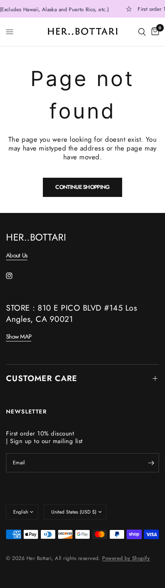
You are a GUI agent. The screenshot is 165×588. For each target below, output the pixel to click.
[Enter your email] (151, 462)
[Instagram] (15, 276)
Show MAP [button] (18, 336)
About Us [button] (16, 255)
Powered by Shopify (126, 558)
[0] (154, 32)
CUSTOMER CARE (41, 378)
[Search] (142, 32)
